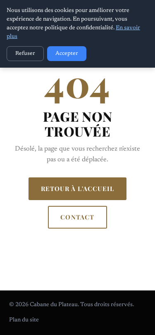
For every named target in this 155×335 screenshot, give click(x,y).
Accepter (66, 54)
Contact (77, 217)
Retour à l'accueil (77, 188)
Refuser (25, 54)
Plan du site (24, 320)
